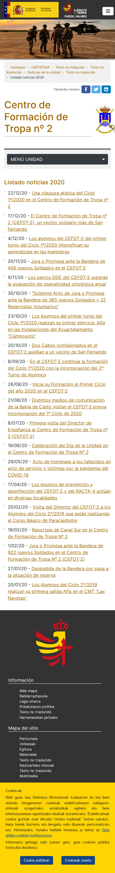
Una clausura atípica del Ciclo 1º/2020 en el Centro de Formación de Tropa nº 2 (58, 199)
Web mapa (28, 691)
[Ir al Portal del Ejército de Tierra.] (57, 38)
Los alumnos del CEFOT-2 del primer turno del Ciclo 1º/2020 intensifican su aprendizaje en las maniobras (57, 245)
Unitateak (27, 744)
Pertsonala (28, 739)
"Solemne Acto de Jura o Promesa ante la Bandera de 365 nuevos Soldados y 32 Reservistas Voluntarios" (57, 299)
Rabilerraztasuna (33, 696)
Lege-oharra (30, 701)
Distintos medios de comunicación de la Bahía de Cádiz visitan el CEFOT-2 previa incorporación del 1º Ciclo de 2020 (57, 406)
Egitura (26, 749)
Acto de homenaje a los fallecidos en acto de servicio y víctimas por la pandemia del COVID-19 (59, 468)
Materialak (28, 754)
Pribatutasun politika (37, 707)
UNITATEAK (40, 67)
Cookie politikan (36, 860)
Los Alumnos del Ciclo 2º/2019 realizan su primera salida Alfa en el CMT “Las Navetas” (56, 591)
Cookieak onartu (78, 860)
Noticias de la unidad (44, 72)
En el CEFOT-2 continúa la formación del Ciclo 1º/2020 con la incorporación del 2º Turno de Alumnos (58, 368)
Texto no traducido (70, 67)
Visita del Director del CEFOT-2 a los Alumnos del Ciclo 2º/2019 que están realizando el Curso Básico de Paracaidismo (59, 513)
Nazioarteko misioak (37, 765)
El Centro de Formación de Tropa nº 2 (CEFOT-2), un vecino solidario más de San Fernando (57, 222)
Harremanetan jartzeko (39, 717)
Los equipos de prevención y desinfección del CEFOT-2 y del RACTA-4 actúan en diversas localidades (59, 491)
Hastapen (17, 67)
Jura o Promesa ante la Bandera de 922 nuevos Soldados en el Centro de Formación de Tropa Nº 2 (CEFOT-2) (55, 552)
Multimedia (29, 776)
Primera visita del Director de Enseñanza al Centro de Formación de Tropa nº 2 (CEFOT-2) (58, 429)
